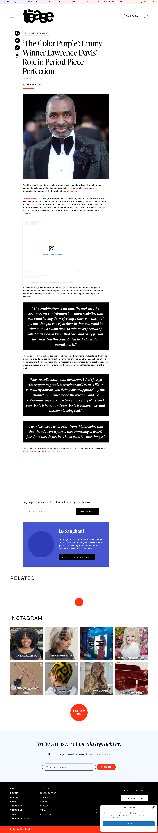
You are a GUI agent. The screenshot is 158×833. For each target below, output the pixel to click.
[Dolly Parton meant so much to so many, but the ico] (131, 643)
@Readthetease (30, 451)
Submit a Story (134, 798)
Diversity (45, 801)
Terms (43, 810)
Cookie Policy (123, 829)
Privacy (44, 806)
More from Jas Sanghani (76, 557)
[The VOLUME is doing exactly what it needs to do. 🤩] (26, 643)
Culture (15, 797)
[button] (154, 808)
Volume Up (16, 810)
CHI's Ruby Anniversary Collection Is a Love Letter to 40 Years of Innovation (58, 2)
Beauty (14, 793)
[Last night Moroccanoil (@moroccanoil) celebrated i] (96, 643)
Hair (12, 789)
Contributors (48, 793)
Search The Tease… (133, 16)
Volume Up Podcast (37, 33)
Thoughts (16, 806)
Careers (45, 797)
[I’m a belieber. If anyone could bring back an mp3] (26, 678)
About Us (45, 789)
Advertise (45, 814)
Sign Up (106, 767)
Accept (128, 824)
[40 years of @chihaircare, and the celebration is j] (131, 678)
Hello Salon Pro (134, 791)
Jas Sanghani (33, 85)
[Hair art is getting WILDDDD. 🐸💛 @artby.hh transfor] (61, 678)
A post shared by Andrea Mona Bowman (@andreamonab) (52, 282)
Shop (13, 814)
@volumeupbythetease (52, 451)
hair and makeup (70, 191)
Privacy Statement (132, 829)
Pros (13, 801)
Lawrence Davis (30, 198)
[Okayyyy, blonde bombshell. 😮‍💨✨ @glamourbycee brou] (96, 678)
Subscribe (87, 511)
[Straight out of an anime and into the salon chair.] (61, 643)
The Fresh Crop (19, 818)
